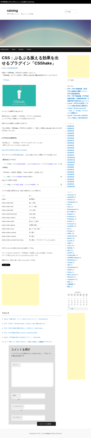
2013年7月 (70, 169)
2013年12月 (71, 157)
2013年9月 (70, 165)
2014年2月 (70, 153)
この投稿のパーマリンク (44, 341)
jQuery (69, 238)
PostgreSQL (71, 255)
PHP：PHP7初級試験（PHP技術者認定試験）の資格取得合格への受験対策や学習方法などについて (78, 98)
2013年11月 (71, 160)
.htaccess (70, 195)
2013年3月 (70, 179)
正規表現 (70, 284)
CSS (10, 341)
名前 (16, 396)
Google (69, 231)
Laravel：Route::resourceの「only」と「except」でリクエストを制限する (77, 110)
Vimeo (69, 272)
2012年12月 (71, 186)
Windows (70, 277)
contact (29, 49)
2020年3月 (70, 126)
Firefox (69, 221)
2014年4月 (70, 148)
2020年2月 (70, 128)
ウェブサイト (17, 417)
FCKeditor (70, 219)
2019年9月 (70, 131)
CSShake (6, 80)
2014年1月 (70, 155)
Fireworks (70, 224)
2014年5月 (70, 145)
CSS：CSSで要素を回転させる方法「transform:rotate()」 (21, 333)
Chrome (70, 199)
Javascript (70, 236)
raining (12, 10)
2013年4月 (70, 177)
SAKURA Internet (73, 258)
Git (68, 229)
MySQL (69, 248)
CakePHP (70, 197)
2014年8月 (70, 138)
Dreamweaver (72, 209)
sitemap (21, 49)
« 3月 (71, 308)
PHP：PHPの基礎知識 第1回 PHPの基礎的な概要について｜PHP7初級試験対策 (77, 91)
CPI (68, 204)
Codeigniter (71, 202)
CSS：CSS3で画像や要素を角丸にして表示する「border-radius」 (24, 328)
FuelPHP (70, 226)
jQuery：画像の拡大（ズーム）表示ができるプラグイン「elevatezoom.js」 (26, 319)
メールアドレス (18, 406)
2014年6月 (70, 143)
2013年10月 (71, 162)
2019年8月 (70, 133)
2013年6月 (70, 172)
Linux (69, 245)
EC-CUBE (70, 212)
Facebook (70, 216)
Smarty (69, 262)
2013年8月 (70, 167)
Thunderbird (71, 267)
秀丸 (68, 287)
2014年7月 (70, 140)
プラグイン (23, 341)
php (68, 250)
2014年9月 (70, 136)
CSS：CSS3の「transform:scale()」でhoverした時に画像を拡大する (24, 323)
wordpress (71, 279)
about (13, 49)
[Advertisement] (20, 289)
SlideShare (71, 260)
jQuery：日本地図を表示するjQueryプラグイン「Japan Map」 (22, 337)
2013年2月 (70, 181)
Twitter (69, 270)
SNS (68, 265)
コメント (16, 364)
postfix (69, 253)
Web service (71, 274)
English (70, 214)
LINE (69, 243)
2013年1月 (70, 184)
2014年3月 (70, 150)
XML (68, 282)
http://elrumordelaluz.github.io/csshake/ (14, 150)
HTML (69, 233)
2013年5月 (70, 174)
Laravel (69, 241)
